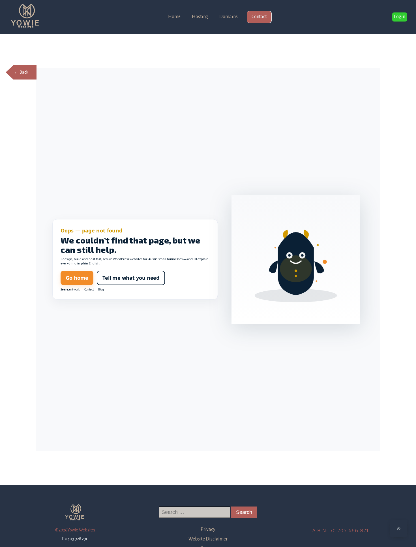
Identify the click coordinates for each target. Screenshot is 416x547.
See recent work (70, 289)
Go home (77, 277)
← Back (21, 72)
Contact (259, 16)
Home (174, 16)
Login (399, 16)
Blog (101, 289)
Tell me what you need (130, 277)
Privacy (208, 529)
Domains (228, 16)
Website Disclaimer (208, 539)
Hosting (200, 16)
